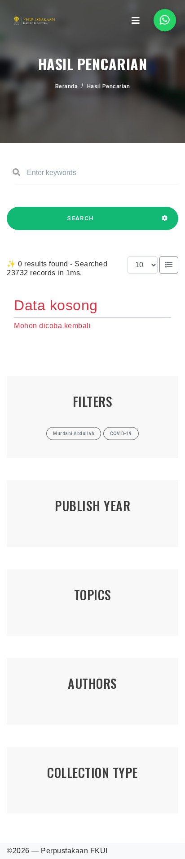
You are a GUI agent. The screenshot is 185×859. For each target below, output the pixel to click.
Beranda (66, 86)
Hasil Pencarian (108, 86)
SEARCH (80, 218)
